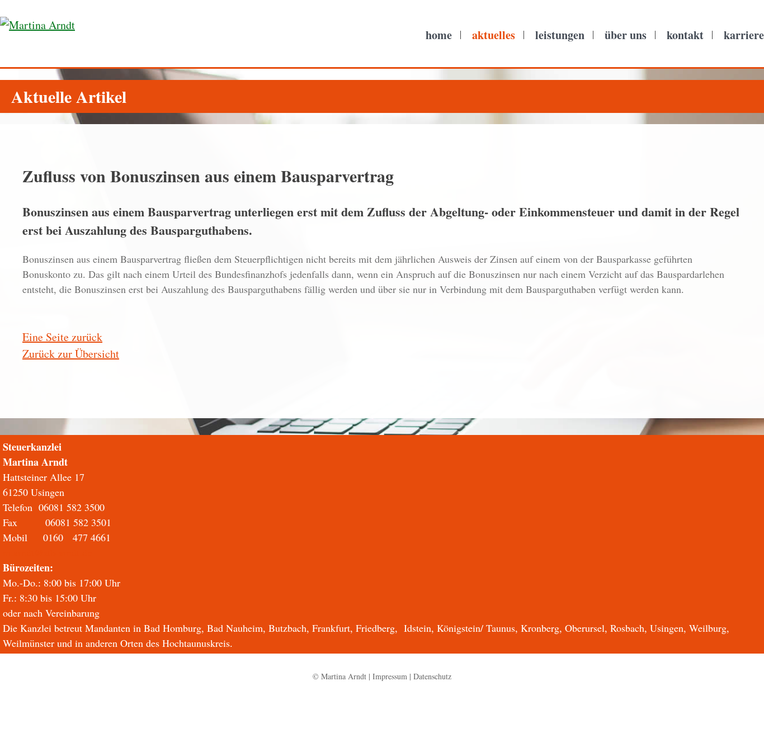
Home (439, 35)
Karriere (744, 35)
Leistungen (559, 35)
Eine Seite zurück (62, 336)
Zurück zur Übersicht (70, 353)
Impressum (389, 676)
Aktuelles (493, 35)
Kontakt (685, 35)
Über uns (626, 35)
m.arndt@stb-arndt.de (47, 552)
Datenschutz (432, 676)
